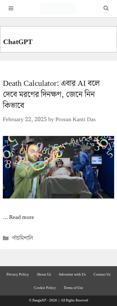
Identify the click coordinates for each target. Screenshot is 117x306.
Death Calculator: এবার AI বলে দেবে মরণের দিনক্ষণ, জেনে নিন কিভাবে (51, 94)
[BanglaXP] (59, 9)
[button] (106, 9)
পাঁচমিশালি (22, 238)
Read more (21, 217)
